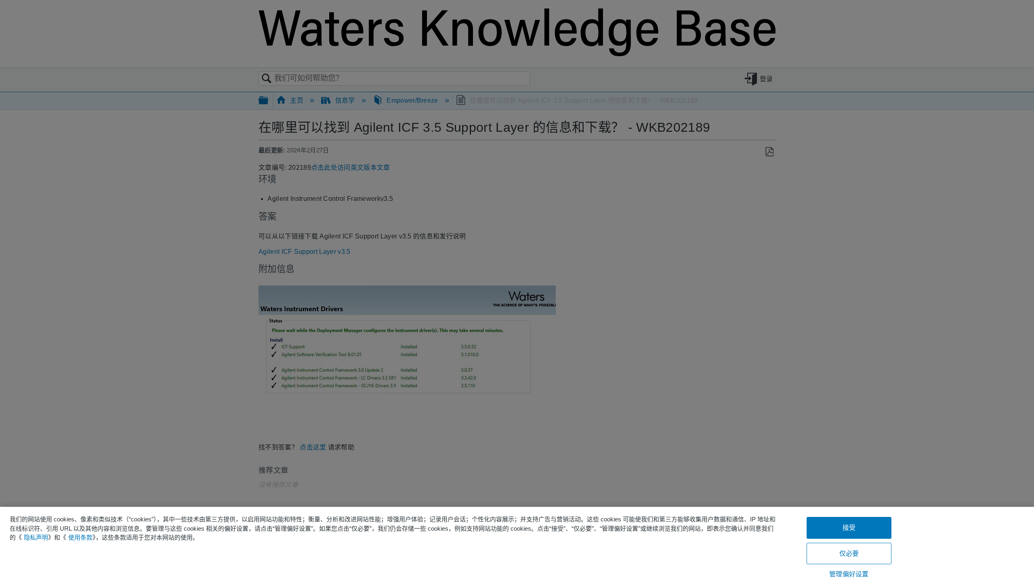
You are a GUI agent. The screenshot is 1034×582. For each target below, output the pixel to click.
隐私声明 (36, 537)
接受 (849, 527)
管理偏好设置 (848, 574)
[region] (517, 544)
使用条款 (80, 537)
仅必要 (849, 553)
